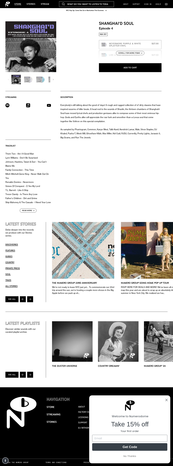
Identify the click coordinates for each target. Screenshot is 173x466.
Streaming (54, 414)
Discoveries (11, 244)
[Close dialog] (166, 400)
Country (9, 262)
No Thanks (129, 456)
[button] (166, 5)
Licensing (83, 417)
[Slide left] (8, 80)
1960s (8, 280)
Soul (8, 274)
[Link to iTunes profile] (28, 105)
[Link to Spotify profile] (7, 105)
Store (17, 4)
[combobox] (86, 4)
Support (136, 4)
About (125, 4)
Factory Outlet (86, 412)
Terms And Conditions (56, 462)
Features (10, 250)
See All (12, 299)
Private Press (12, 268)
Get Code (130, 447)
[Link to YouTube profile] (49, 105)
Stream (45, 4)
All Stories (11, 286)
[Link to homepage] (7, 4)
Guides (8, 256)
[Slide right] (53, 80)
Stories (31, 4)
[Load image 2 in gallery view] (28, 79)
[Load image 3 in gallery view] (40, 79)
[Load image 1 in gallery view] (16, 79)
